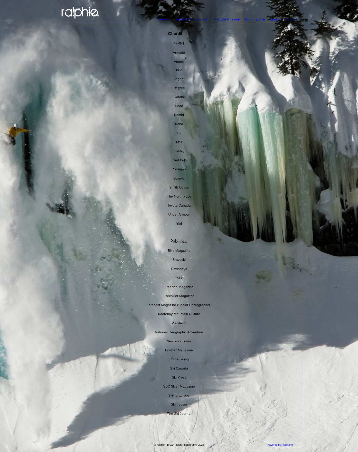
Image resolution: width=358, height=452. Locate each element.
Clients (275, 19)
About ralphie (255, 19)
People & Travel (227, 19)
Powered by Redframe (280, 444)
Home (162, 19)
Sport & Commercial (191, 19)
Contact (291, 19)
